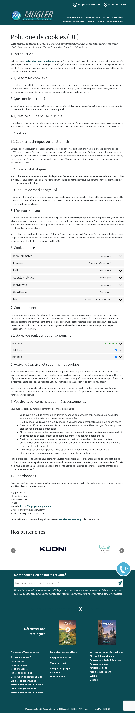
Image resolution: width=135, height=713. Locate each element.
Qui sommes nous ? (21, 656)
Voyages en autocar (97, 17)
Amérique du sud (98, 667)
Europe (93, 675)
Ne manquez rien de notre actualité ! (41, 575)
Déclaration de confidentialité (26, 676)
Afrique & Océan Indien (102, 655)
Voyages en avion (73, 17)
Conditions (56, 672)
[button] (13, 550)
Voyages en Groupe (73, 21)
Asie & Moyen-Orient (100, 671)
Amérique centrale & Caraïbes (105, 659)
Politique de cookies (21, 672)
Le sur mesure (115, 21)
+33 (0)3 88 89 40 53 (88, 4)
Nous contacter (117, 4)
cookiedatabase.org (70, 519)
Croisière (117, 17)
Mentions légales (20, 668)
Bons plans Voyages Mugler (64, 652)
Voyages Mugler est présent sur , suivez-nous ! (67, 609)
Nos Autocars (96, 21)
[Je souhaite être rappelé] (121, 566)
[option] (41, 549)
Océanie (94, 679)
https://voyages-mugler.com (41, 61)
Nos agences (17, 660)
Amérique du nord (99, 663)
